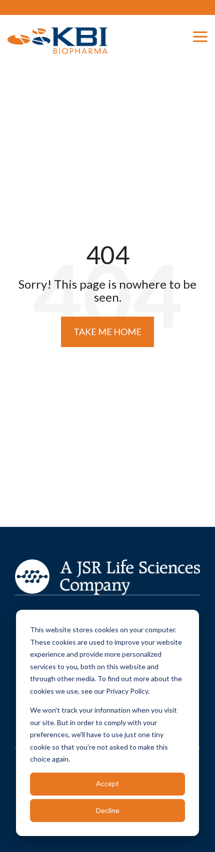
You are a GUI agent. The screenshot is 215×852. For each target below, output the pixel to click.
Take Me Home (108, 331)
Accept (107, 783)
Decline (108, 810)
